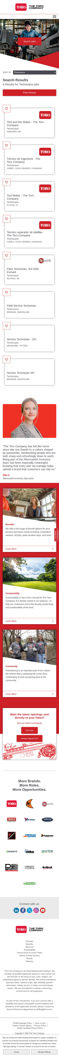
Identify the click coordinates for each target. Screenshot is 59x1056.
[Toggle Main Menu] (54, 17)
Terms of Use (40, 1023)
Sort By (7, 72)
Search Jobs (29, 41)
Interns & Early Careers (29, 955)
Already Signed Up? (29, 738)
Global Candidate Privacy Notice (30, 1028)
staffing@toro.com (44, 1009)
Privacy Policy (40, 1026)
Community (11, 666)
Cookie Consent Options (22, 1026)
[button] (6, 108)
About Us (29, 947)
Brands (29, 958)
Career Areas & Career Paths (29, 953)
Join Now (29, 730)
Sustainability (12, 593)
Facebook (23, 910)
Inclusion (29, 941)
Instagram (36, 910)
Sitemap (29, 961)
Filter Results (29, 92)
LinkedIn (16, 910)
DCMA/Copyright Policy (22, 1023)
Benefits (9, 524)
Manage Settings (44, 1052)
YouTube (42, 910)
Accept (16, 1052)
